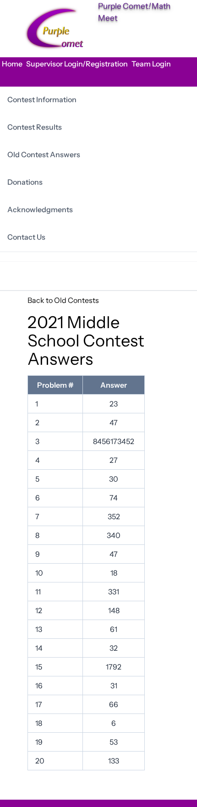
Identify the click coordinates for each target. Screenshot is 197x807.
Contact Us (26, 237)
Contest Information (42, 99)
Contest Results (34, 127)
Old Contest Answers (43, 154)
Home (12, 63)
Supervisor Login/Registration (77, 63)
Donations (25, 182)
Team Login (151, 63)
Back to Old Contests (63, 300)
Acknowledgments (40, 209)
